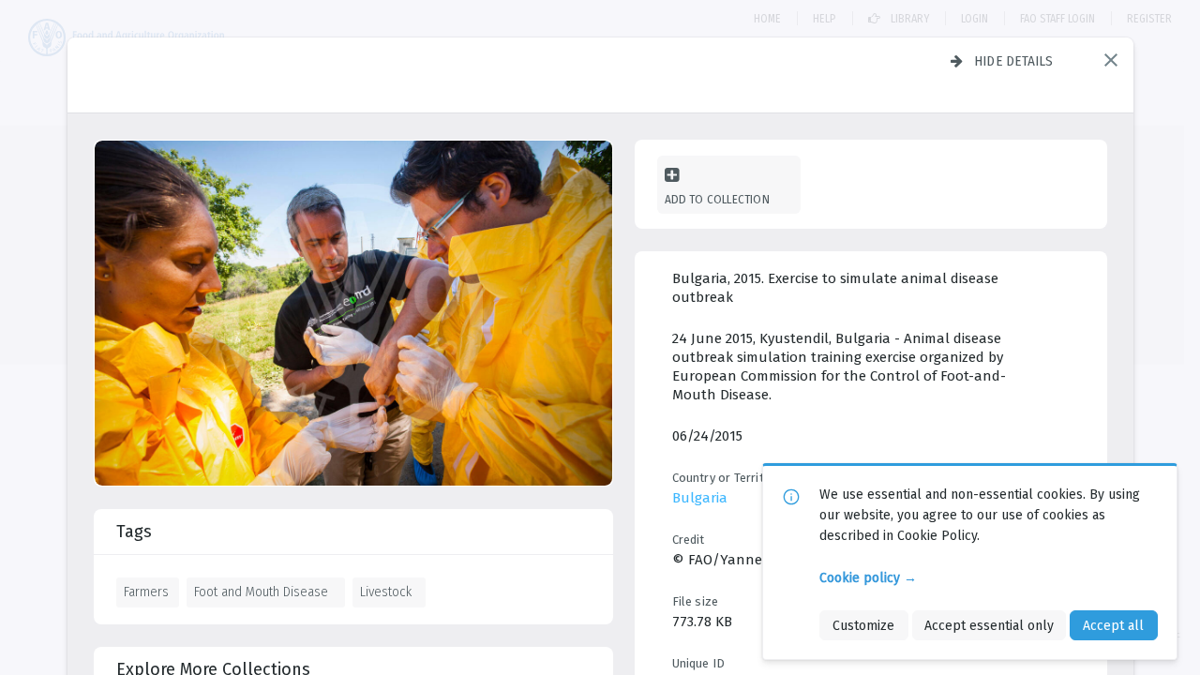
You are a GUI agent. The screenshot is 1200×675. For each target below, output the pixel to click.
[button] (1111, 60)
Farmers (146, 591)
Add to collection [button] (717, 199)
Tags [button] (134, 531)
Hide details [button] (1014, 60)
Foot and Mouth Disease (261, 591)
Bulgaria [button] (700, 497)
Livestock (386, 591)
